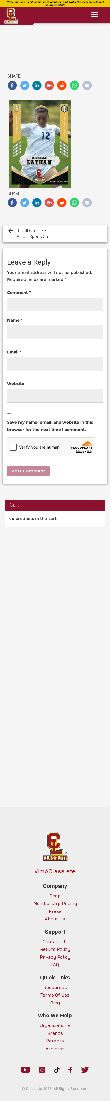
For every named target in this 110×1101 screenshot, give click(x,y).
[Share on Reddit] (62, 85)
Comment (19, 292)
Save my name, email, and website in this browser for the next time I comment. (50, 426)
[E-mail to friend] (87, 85)
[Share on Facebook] (12, 85)
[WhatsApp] (74, 85)
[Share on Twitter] (25, 85)
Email (14, 352)
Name (15, 320)
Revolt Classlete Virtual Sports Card (34, 233)
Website (15, 383)
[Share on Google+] (50, 85)
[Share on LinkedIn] (37, 85)
